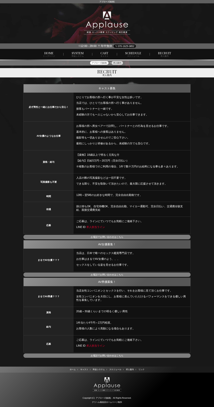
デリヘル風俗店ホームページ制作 (107, 402)
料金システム (99, 369)
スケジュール (115, 369)
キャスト (84, 369)
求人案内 (130, 369)
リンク (141, 369)
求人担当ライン (95, 226)
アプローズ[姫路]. (103, 398)
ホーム (73, 369)
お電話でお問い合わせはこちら (107, 237)
